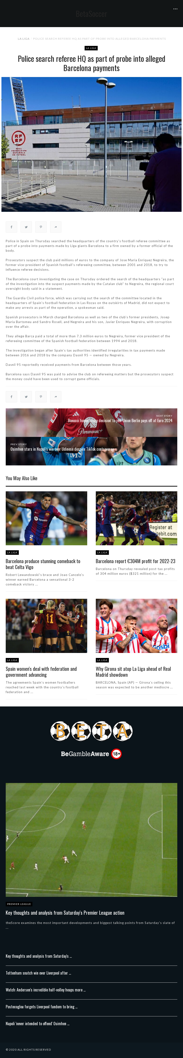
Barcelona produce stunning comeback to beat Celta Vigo (43, 563)
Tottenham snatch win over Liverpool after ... (38, 973)
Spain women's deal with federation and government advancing (41, 671)
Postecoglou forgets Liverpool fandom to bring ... (41, 1007)
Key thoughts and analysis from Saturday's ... (39, 956)
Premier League (19, 904)
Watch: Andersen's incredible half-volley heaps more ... (46, 990)
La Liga (24, 38)
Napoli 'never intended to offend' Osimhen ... (37, 1023)
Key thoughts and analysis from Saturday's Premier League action (65, 912)
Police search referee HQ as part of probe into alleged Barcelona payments (99, 38)
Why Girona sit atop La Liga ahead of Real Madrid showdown (133, 671)
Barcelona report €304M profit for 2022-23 (135, 561)
